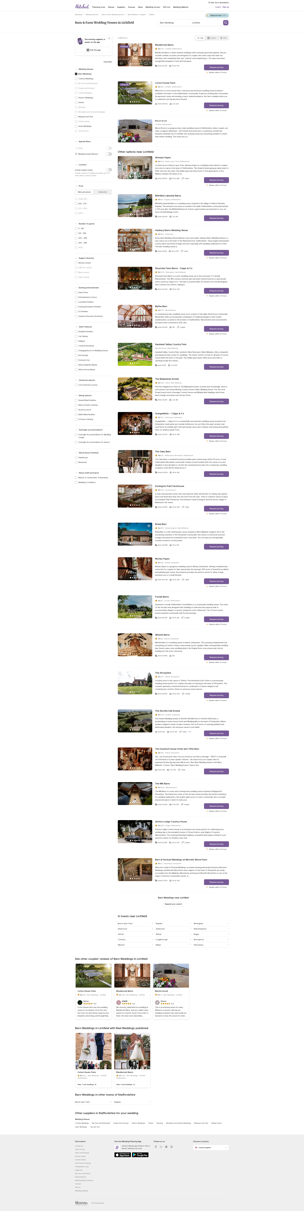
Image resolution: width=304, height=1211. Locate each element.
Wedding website (81, 1191)
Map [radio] (225, 38)
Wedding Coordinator (87, 482)
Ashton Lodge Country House (171, 821)
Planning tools (98, 7)
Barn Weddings (85, 74)
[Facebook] (156, 1147)
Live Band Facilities (86, 302)
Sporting (160, 1123)
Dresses (131, 7)
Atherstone (122, 929)
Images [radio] (213, 38)
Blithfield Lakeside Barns (168, 195)
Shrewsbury (198, 945)
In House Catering (85, 419)
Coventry (121, 939)
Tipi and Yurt (95, 1127)
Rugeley (159, 923)
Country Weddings (85, 78)
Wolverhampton (200, 929)
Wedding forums (153, 7)
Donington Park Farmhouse (169, 486)
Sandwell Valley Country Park (170, 344)
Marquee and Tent (85, 117)
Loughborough (162, 939)
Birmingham (198, 923)
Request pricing (216, 67)
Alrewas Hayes (163, 157)
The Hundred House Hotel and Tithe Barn (177, 749)
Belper (158, 945)
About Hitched (80, 1177)
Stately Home (216, 1123)
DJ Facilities (83, 311)
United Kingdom (205, 1148)
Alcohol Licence (84, 410)
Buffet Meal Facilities (86, 414)
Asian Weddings (84, 126)
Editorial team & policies (84, 1180)
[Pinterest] (166, 1147)
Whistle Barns (162, 634)
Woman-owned (84, 263)
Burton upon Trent (125, 923)
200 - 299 (82, 238)
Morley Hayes (162, 558)
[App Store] (122, 1157)
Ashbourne (160, 929)
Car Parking (83, 336)
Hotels (81, 102)
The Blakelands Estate (167, 379)
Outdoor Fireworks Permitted (90, 316)
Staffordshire (154, 15)
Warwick (121, 945)
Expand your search (173, 904)
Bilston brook (161, 121)
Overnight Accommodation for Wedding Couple (94, 436)
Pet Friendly (83, 355)
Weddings (79, 15)
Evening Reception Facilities (89, 307)
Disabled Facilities (85, 331)
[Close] (109, 38)
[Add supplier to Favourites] (149, 46)
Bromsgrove (199, 939)
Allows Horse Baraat (86, 369)
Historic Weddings (85, 97)
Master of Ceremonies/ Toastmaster (93, 477)
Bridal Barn (161, 524)
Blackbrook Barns (164, 44)
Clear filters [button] (108, 62)
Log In (218, 7)
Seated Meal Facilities (87, 400)
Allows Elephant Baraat (87, 365)
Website (180, 7)
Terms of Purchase (82, 1153)
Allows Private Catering (87, 405)
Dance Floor (83, 292)
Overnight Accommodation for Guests (94, 442)
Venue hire (103, 192)
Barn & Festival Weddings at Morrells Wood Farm (181, 859)
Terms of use (80, 1149)
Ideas (140, 7)
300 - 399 (82, 243)
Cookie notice (80, 1160)
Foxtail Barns (162, 596)
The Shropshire (163, 672)
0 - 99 (81, 228)
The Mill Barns (162, 783)
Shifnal (158, 934)
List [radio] (201, 38)
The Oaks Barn (163, 451)
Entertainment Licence (87, 297)
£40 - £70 (82, 204)
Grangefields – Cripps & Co (169, 413)
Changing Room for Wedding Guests (93, 350)
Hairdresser (83, 457)
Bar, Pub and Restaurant (101, 1123)
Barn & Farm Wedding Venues (113, 15)
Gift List (166, 7)
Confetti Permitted (86, 346)
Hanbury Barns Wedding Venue (171, 230)
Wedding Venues (92, 15)
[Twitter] (161, 1147)
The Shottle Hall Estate (167, 710)
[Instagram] (171, 1147)
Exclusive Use (84, 360)
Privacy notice (80, 1156)
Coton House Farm (165, 83)
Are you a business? (82, 1173)
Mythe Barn (161, 306)
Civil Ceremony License (87, 385)
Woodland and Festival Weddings (178, 1123)
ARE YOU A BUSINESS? (219, 3)
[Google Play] (140, 1157)
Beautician (82, 462)
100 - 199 (82, 233)
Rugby (196, 934)
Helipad (81, 341)
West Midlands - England (137, 15)
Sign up (225, 7)
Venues (111, 7)
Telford (121, 934)
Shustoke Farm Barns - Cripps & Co (173, 268)
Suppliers (121, 7)
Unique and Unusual (120, 1123)
